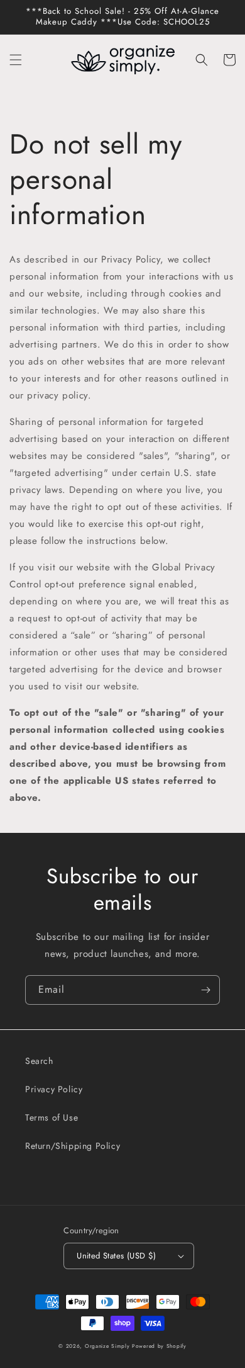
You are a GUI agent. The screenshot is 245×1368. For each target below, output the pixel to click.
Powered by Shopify (159, 1346)
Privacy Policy (53, 1089)
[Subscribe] (205, 990)
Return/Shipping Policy (72, 1145)
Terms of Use (51, 1117)
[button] (16, 60)
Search (39, 1060)
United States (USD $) (116, 1256)
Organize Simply (107, 1346)
